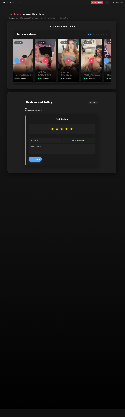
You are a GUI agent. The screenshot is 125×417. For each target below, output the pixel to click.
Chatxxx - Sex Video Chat (12, 2)
